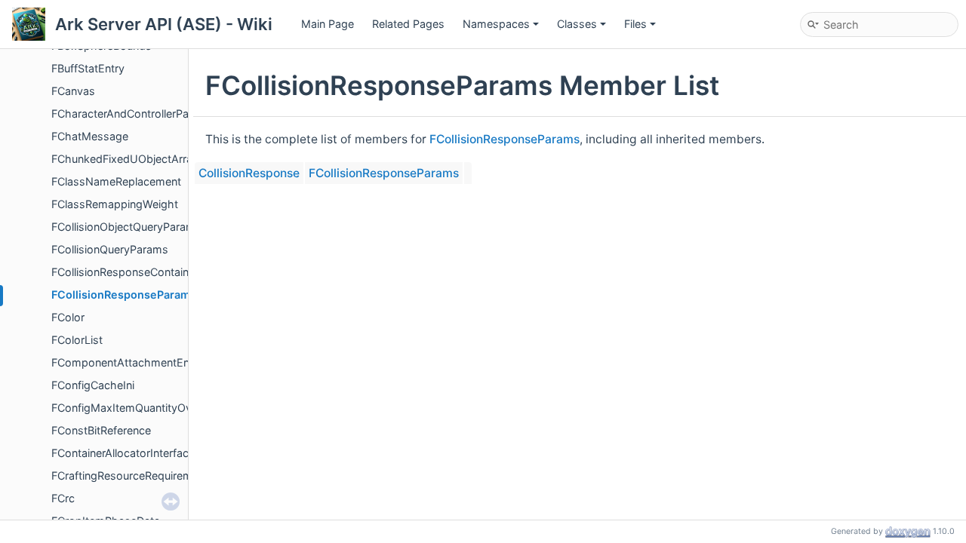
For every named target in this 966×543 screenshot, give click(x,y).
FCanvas (73, 90)
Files (635, 23)
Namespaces (496, 23)
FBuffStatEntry (88, 68)
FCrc (63, 498)
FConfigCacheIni (92, 385)
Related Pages (408, 23)
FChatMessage (89, 136)
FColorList (77, 339)
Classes (577, 23)
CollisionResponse (249, 173)
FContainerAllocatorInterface (123, 452)
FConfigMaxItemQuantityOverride (135, 407)
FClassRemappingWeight (114, 204)
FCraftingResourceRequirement (129, 475)
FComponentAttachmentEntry (127, 362)
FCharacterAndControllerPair (123, 113)
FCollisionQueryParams (109, 249)
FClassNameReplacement (116, 181)
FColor (68, 317)
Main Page (327, 23)
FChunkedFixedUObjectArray (124, 158)
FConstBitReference (101, 430)
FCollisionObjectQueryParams (126, 226)
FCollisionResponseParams (123, 294)
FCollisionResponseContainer (124, 271)
